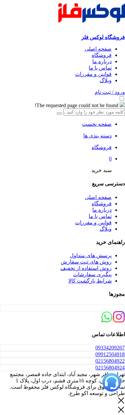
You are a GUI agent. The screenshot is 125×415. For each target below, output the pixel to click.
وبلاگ (106, 80)
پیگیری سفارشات (92, 274)
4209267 (110, 347)
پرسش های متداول (91, 255)
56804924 (110, 367)
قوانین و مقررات (93, 74)
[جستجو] (59, 113)
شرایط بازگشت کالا (90, 281)
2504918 (110, 354)
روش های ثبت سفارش (86, 262)
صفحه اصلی (98, 49)
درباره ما (102, 61)
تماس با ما (100, 68)
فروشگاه (102, 55)
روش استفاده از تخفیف (86, 268)
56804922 (110, 361)
